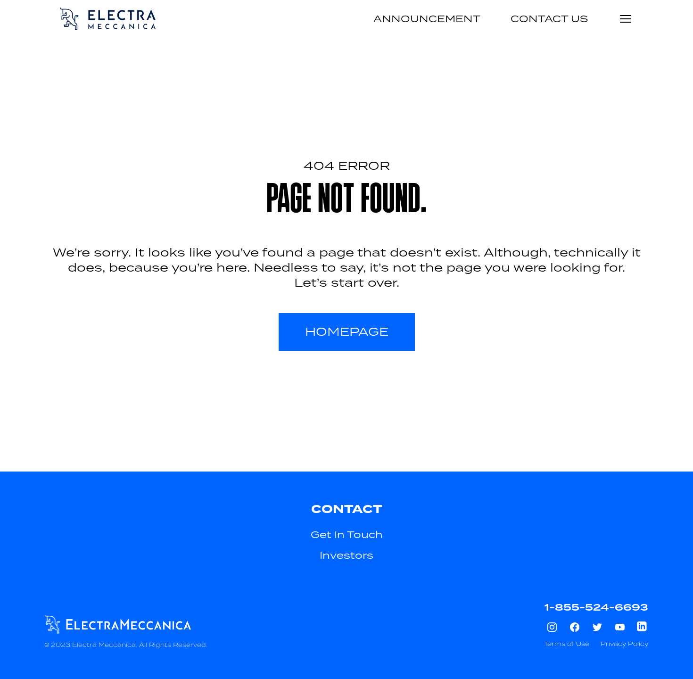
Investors (346, 555)
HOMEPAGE (346, 332)
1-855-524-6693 (596, 607)
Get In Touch (347, 534)
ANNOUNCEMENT (426, 19)
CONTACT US (549, 19)
